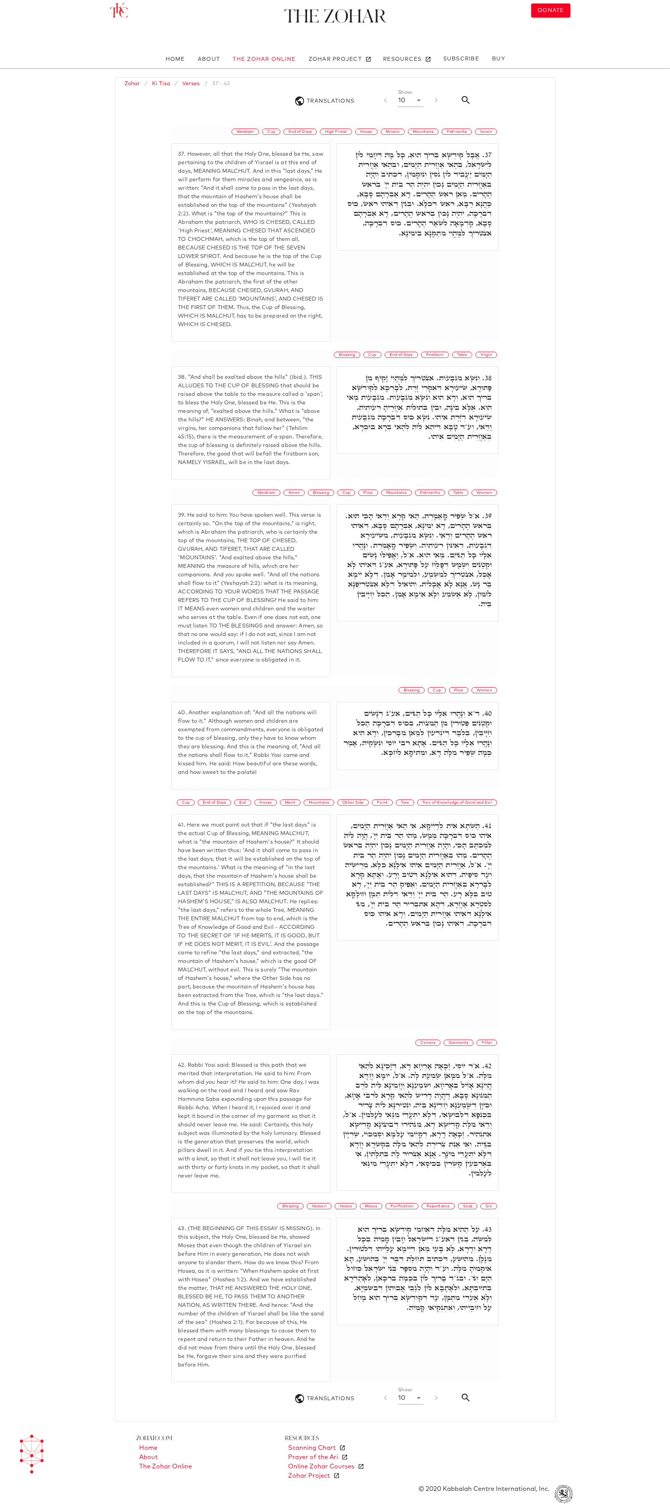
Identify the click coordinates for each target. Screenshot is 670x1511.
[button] (410, 100)
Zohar (132, 83)
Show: (405, 92)
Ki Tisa (161, 83)
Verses (191, 83)
